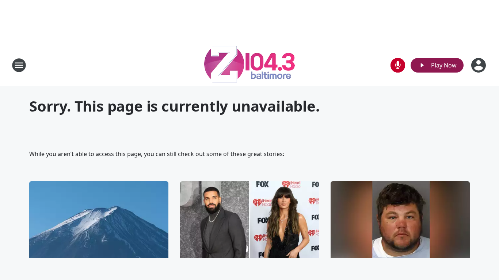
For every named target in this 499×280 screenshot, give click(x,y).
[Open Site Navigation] (19, 65)
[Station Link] (249, 65)
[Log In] (479, 65)
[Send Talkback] (398, 65)
